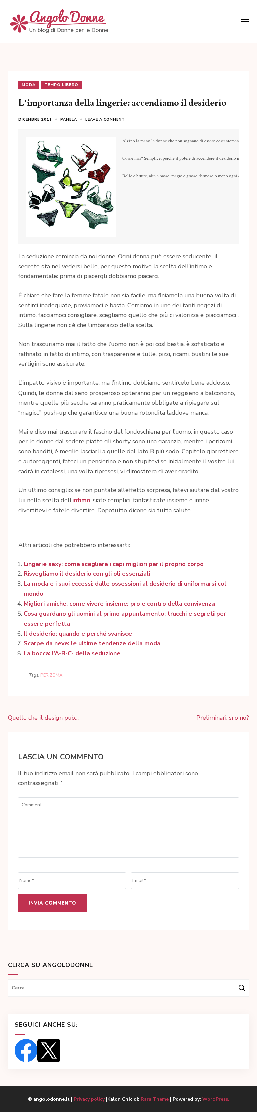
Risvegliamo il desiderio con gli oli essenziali (87, 574)
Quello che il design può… (43, 718)
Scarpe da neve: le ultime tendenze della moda (92, 643)
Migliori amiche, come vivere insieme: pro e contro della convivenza (119, 604)
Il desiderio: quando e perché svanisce (78, 634)
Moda (29, 84)
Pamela (68, 119)
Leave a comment (105, 119)
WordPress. (215, 1099)
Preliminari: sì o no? (222, 718)
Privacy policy (90, 1099)
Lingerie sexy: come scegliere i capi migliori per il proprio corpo (114, 564)
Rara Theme (155, 1099)
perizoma (51, 675)
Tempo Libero (61, 84)
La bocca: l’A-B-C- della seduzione (72, 653)
